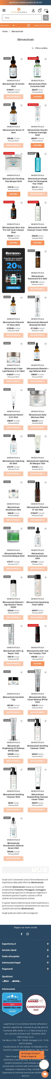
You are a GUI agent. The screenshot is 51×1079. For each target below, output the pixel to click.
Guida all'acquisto (10, 956)
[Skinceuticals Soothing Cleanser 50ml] (13, 777)
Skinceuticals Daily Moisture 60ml (37, 416)
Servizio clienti (9, 950)
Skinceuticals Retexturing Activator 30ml (37, 555)
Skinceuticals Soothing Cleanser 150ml (37, 747)
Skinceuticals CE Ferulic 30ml (13, 85)
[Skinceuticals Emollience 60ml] (13, 490)
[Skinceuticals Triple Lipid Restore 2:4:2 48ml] (13, 352)
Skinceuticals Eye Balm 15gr (13, 698)
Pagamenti (7, 969)
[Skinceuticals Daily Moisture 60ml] (37, 398)
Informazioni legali (11, 962)
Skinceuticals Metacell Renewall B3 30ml (37, 323)
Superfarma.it (9, 944)
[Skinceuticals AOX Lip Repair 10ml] (13, 634)
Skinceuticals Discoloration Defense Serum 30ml (13, 845)
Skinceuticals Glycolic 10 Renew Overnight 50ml (37, 132)
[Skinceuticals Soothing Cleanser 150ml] (37, 729)
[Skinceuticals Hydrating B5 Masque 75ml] (37, 444)
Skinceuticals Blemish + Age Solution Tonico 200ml (13, 604)
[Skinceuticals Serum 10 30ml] (13, 113)
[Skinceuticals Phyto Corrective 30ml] (37, 67)
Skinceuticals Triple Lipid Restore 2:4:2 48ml (13, 369)
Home (4, 31)
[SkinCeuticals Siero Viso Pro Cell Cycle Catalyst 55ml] (13, 210)
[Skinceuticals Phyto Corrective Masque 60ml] (13, 536)
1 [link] (34, 869)
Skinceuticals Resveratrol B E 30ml (37, 277)
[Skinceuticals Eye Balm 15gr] (13, 680)
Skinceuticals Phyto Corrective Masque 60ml (13, 554)
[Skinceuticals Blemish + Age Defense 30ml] (37, 352)
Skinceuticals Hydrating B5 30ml (13, 462)
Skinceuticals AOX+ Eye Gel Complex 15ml (37, 652)
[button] (4, 10)
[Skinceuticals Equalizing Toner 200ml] (37, 585)
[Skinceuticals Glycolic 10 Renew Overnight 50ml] (37, 113)
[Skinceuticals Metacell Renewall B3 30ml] (37, 305)
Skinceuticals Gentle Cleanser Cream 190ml (37, 228)
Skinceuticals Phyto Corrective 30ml (38, 85)
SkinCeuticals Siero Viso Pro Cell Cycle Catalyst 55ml (13, 230)
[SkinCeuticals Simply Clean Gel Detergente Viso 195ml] (37, 162)
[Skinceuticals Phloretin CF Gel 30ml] (37, 490)
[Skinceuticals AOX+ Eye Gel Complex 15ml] (37, 634)
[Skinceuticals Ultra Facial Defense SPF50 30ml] (37, 680)
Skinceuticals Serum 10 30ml (13, 131)
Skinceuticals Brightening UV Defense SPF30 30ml (13, 748)
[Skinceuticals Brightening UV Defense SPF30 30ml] (13, 729)
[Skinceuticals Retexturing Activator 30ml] (37, 536)
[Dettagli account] (33, 11)
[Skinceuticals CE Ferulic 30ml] (13, 67)
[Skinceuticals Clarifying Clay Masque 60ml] (13, 162)
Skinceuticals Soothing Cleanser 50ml (13, 795)
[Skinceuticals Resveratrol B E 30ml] (37, 259)
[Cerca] (46, 18)
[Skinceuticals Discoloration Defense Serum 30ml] (13, 826)
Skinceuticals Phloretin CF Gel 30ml (37, 508)
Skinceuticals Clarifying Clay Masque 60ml (13, 180)
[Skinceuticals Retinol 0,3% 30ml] (13, 398)
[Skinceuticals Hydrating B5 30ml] (13, 444)
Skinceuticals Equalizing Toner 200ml (37, 603)
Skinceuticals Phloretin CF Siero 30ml (13, 323)
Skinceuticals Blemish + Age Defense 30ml (37, 369)
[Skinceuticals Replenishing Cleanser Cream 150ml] (37, 777)
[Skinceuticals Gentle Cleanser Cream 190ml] (37, 210)
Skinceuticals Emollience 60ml (13, 508)
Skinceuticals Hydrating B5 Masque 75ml (37, 462)
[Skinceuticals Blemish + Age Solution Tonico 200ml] (13, 585)
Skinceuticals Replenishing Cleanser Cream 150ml (37, 796)
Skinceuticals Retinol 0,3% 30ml (13, 416)
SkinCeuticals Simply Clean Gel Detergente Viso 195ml (37, 181)
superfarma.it (10, 1024)
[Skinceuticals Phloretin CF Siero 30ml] (13, 305)
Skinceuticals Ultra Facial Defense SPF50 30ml (38, 699)
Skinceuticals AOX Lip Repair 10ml (13, 652)
